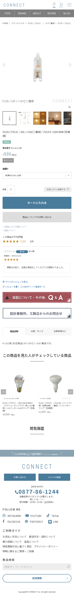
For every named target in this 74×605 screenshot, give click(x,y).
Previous (4, 64)
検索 (54, 7)
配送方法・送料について (42, 536)
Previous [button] (3, 391)
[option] (35, 390)
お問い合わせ (20, 477)
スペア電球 (50, 23)
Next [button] (70, 391)
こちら (41, 499)
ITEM (7, 13)
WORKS (51, 13)
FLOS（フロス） (35, 23)
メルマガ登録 (54, 477)
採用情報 (37, 578)
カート (61, 7)
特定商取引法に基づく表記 (17, 546)
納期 (5, 169)
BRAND (22, 13)
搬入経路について (12, 541)
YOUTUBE (36, 516)
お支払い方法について (15, 536)
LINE (55, 521)
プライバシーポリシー (46, 546)
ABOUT (37, 13)
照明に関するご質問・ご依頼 (18, 551)
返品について (9, 230)
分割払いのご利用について (15, 226)
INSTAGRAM (14, 516)
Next (69, 64)
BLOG (66, 13)
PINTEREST (36, 521)
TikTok (55, 516)
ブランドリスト (18, 23)
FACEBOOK (13, 521)
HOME (5, 23)
